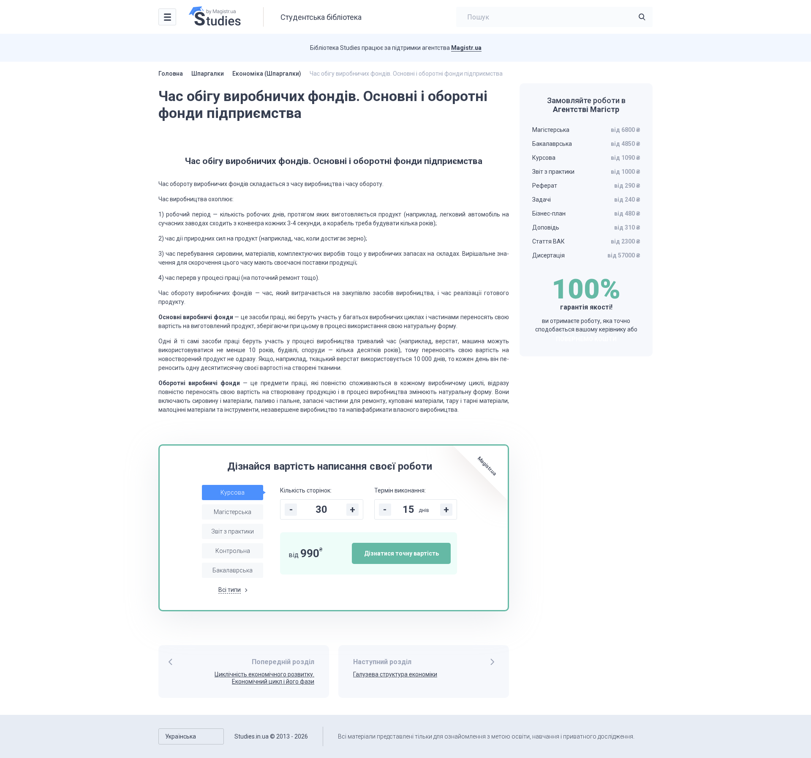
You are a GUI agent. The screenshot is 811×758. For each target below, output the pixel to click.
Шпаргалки (207, 73)
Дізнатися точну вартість (401, 553)
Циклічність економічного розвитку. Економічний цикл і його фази (264, 678)
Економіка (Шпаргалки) (266, 73)
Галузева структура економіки (395, 674)
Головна (170, 73)
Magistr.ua (466, 47)
